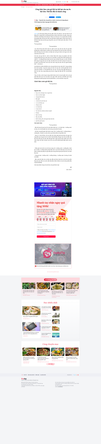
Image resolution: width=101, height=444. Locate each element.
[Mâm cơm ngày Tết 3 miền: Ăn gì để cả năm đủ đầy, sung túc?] (72, 352)
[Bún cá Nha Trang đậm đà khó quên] (31, 310)
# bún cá (28, 318)
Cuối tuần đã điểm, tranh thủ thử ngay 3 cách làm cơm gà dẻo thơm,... (47, 28)
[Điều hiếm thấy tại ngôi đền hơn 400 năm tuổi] (55, 315)
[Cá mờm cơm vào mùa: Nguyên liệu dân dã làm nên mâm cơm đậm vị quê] (43, 352)
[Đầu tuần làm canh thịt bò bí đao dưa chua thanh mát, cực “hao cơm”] (57, 286)
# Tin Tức (43, 316)
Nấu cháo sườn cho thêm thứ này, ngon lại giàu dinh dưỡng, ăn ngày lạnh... (72, 291)
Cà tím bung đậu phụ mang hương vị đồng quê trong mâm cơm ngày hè (43, 291)
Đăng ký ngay (46, 236)
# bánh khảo (47, 323)
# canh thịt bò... (54, 297)
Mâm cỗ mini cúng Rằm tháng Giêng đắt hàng (57, 358)
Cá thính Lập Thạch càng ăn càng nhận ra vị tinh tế (46, 327)
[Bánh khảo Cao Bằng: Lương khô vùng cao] (55, 321)
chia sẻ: (46, 17)
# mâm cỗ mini (60, 360)
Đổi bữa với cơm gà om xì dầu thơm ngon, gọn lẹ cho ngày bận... (65, 28)
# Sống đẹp (43, 336)
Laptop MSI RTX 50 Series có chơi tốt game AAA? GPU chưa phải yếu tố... (31, 333)
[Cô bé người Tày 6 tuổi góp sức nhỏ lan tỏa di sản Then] (55, 308)
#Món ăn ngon (56, 271)
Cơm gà (36, 33)
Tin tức (39, 4)
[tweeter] (64, 1)
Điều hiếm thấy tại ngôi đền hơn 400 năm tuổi (46, 314)
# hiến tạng (47, 336)
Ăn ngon (56, 4)
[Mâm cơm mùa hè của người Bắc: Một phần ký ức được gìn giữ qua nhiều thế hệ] (29, 352)
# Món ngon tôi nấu (69, 295)
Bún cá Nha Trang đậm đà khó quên (30, 316)
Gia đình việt (43, 374)
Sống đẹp (51, 4)
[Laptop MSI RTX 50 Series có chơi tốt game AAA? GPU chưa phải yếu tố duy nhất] (31, 326)
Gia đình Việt (61, 4)
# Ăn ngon (24, 295)
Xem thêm (50, 363)
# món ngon (75, 295)
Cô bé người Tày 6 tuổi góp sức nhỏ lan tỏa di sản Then (46, 307)
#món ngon (49, 271)
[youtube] (67, 1)
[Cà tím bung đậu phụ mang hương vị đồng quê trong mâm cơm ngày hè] (43, 286)
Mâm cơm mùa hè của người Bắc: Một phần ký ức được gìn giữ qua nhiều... (29, 358)
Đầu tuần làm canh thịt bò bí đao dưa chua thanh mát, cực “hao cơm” (57, 292)
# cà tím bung (43, 295)
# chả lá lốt (28, 295)
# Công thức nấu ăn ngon (56, 296)
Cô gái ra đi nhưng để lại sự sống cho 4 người (46, 334)
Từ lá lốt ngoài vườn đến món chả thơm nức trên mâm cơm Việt (28, 291)
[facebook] (62, 1)
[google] (66, 1)
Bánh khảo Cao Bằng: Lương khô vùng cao (46, 321)
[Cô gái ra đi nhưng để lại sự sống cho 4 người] (55, 335)
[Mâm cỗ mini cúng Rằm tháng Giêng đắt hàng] (57, 352)
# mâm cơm (74, 361)
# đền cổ (46, 316)
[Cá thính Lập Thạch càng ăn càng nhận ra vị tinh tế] (55, 328)
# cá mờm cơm (46, 361)
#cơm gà (52, 271)
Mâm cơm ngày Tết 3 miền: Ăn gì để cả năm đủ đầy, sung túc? (71, 358)
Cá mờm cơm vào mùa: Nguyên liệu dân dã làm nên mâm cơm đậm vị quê (43, 358)
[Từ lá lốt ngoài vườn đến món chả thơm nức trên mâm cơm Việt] (29, 286)
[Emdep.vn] (24, 1)
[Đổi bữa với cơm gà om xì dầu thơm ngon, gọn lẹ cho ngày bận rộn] (56, 28)
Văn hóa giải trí (45, 4)
